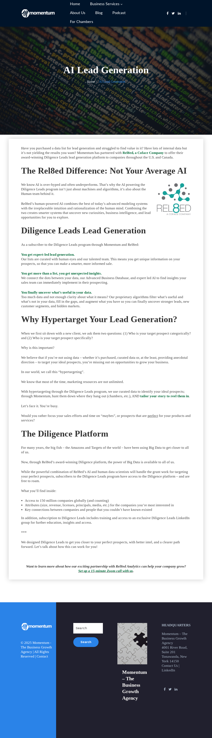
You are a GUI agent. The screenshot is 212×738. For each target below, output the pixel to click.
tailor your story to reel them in (164, 396)
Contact (42, 656)
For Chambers (81, 22)
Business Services (104, 4)
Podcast (118, 13)
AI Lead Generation (112, 81)
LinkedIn (168, 670)
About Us (77, 13)
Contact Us (170, 666)
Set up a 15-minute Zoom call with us (105, 571)
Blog (98, 13)
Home (75, 4)
